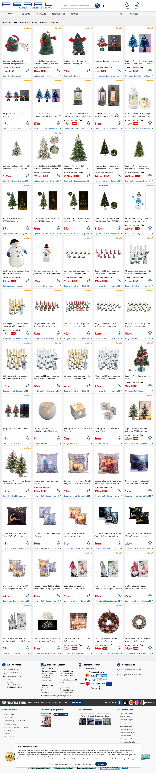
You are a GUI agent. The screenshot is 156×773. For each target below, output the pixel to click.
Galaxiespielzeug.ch (126, 720)
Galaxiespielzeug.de (126, 713)
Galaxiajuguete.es (126, 726)
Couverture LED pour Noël (74, 653)
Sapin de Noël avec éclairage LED (15, 181)
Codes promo (9, 730)
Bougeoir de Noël (40, 443)
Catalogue (134, 14)
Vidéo (121, 14)
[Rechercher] (97, 5)
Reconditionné (58, 14)
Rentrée (74, 14)
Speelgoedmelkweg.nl (127, 732)
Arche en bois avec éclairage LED (46, 653)
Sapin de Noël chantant (12, 76)
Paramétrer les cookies (83, 764)
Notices (7, 734)
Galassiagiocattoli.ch (127, 723)
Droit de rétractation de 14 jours (130, 669)
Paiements (88, 669)
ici (133, 759)
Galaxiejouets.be (125, 736)
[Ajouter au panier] (27, 70)
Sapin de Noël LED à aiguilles (136, 443)
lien (127, 753)
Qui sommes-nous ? (12, 714)
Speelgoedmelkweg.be (127, 742)
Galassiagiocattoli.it (126, 729)
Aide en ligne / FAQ (13, 669)
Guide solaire (9, 737)
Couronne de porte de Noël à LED (107, 653)
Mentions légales (11, 724)
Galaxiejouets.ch (125, 716)
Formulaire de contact (14, 676)
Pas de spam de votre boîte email (130, 675)
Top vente (25, 14)
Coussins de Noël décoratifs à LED (46, 496)
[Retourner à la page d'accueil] (27, 6)
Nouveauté (41, 14)
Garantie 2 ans (124, 672)
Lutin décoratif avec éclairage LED (77, 601)
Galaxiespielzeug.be (126, 739)
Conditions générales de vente (15, 721)
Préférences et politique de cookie (16, 727)
